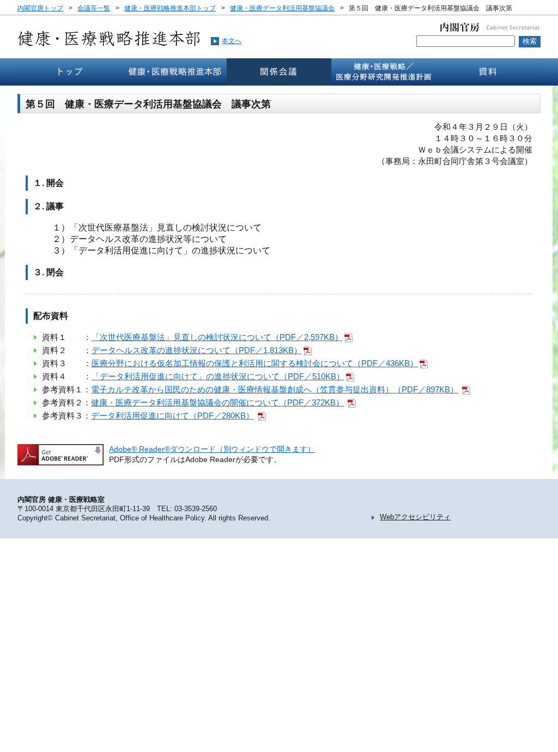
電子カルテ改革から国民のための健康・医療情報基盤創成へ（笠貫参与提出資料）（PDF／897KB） (274, 389)
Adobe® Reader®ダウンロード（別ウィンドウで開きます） (212, 449)
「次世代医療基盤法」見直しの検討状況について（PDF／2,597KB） (217, 337)
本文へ (231, 41)
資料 (488, 72)
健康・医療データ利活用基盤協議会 (282, 8)
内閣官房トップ (40, 8)
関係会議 (279, 72)
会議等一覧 (93, 8)
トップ (69, 72)
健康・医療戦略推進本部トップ (170, 8)
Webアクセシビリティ (415, 517)
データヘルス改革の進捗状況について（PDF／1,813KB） (197, 350)
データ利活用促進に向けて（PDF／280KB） (172, 415)
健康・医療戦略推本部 (174, 72)
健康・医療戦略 (383, 72)
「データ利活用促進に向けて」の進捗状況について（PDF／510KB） (218, 376)
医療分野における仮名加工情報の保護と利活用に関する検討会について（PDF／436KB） (255, 363)
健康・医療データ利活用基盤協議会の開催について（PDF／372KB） (217, 402)
